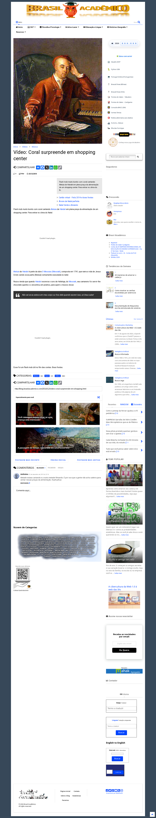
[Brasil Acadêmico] (78, 16)
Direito (76, 541)
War (115, 220)
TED (92, 552)
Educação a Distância (68, 543)
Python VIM (113, 69)
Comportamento (60, 537)
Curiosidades (80, 539)
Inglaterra (59, 548)
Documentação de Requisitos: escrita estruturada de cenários (128, 307)
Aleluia (54, 209)
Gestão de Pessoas (69, 546)
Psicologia (56, 552)
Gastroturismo (43, 546)
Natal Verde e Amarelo (68, 205)
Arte (23, 537)
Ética (64, 556)
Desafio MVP (113, 61)
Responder (24, 483)
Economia (39, 543)
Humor (43, 548)
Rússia (65, 552)
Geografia (55, 547)
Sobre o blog (65, 796)
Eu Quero (124, 650)
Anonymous (118, 211)
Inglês (67, 548)
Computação (75, 537)
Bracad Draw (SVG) (116, 91)
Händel (63, 209)
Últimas (109, 319)
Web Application (71, 554)
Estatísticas (77, 796)
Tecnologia (30, 554)
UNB (42, 554)
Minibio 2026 (115, 257)
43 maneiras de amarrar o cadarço (125, 276)
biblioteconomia (86, 554)
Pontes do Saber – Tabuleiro (119, 97)
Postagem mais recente (27, 460)
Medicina (59, 550)
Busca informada (122, 354)
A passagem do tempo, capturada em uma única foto (43, 447)
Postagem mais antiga (88, 460)
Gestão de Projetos (86, 546)
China (40, 537)
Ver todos (138, 319)
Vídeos (25, 147)
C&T (32, 27)
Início (20, 27)
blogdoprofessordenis (121, 203)
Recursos (20, 32)
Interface (38, 550)
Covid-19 (69, 539)
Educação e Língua (93, 27)
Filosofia (82, 545)
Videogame (57, 554)
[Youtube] (116, 791)
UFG (38, 554)
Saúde (73, 552)
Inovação (75, 548)
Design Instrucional (63, 541)
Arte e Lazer (72, 27)
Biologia (32, 537)
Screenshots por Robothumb (114, 793)
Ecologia (29, 543)
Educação (50, 543)
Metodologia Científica (76, 550)
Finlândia (91, 545)
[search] (137, 157)
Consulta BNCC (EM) (116, 107)
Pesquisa (34, 552)
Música (35, 147)
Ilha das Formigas (115, 128)
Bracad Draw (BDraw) (116, 84)
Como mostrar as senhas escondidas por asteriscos (125, 291)
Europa (68, 544)
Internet (49, 550)
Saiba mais (119, 281)
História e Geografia (117, 27)
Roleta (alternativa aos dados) (120, 117)
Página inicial (58, 460)
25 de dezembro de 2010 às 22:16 (39, 474)
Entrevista (49, 545)
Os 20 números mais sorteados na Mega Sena (122, 519)
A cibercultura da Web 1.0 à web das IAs (128, 329)
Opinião (24, 552)
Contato (76, 791)
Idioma (51, 548)
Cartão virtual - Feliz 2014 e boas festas (76, 197)
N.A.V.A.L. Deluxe (115, 123)
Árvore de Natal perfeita (69, 201)
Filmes (74, 545)
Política (44, 552)
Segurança (83, 552)
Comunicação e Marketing (43, 539)
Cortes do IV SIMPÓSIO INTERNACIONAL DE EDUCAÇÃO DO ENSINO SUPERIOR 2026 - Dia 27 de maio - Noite (126, 249)
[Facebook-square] (107, 791)
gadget (47, 556)
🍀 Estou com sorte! (124, 56)
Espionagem (60, 545)
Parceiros (65, 800)
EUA (22, 543)
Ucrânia (47, 554)
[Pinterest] (113, 791)
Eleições (84, 543)
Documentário (87, 541)
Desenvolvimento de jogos (43, 541)
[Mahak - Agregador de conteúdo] (124, 673)
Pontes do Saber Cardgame (120, 245)
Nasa (91, 550)
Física (23, 547)
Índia (69, 556)
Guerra (25, 548)
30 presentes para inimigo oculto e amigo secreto (123, 558)
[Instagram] (121, 791)
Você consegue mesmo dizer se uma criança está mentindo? (35, 418)
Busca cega (119, 380)
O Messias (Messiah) (51, 271)
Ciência (47, 537)
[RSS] (118, 791)
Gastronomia (32, 546)
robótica (56, 556)
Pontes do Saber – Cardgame (119, 102)
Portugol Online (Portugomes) (120, 76)
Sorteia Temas (114, 112)
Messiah (72, 281)
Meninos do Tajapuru (71, 419)
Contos (61, 539)
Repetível (114, 243)
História (34, 548)
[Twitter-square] (110, 791)
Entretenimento (36, 545)
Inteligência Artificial (122, 351)
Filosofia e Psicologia (50, 27)
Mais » (116, 224)
